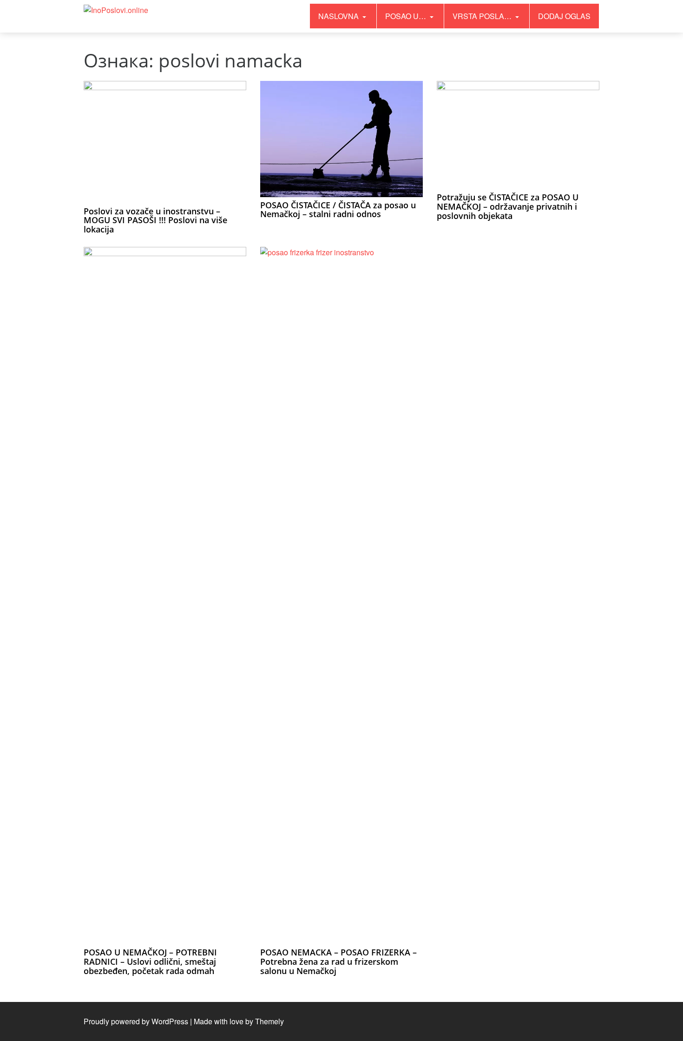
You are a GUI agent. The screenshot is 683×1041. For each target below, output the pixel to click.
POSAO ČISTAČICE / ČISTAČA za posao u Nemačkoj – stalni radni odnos (338, 209)
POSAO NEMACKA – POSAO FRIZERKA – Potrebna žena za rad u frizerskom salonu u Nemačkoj (338, 961)
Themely (269, 1021)
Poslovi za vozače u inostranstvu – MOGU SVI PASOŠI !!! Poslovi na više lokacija (155, 220)
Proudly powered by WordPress (136, 1021)
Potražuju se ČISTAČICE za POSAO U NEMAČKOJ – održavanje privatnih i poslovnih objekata (507, 206)
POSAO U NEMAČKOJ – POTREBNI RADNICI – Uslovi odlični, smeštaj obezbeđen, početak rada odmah (150, 961)
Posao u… (406, 16)
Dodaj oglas (564, 16)
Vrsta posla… (483, 16)
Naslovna (339, 16)
